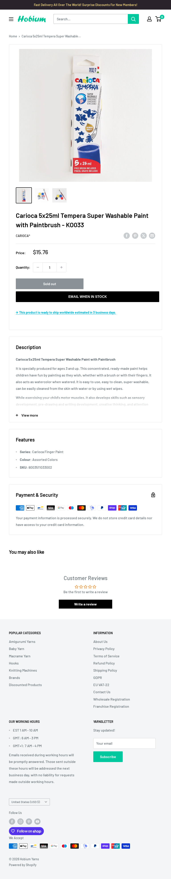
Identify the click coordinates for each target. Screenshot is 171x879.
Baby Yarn (16, 648)
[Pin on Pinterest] (135, 235)
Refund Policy (104, 663)
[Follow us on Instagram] (20, 821)
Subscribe (108, 756)
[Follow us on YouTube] (37, 821)
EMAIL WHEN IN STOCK (87, 296)
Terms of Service (106, 656)
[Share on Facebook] (127, 235)
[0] (158, 19)
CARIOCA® (23, 236)
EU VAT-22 (101, 685)
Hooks (14, 663)
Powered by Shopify (23, 865)
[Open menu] (11, 19)
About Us (100, 641)
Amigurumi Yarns (22, 641)
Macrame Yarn (20, 656)
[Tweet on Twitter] (143, 235)
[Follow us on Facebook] (12, 821)
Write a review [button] (85, 604)
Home (13, 36)
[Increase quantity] (61, 267)
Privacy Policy (104, 648)
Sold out (49, 284)
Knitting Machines (23, 670)
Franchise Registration (111, 706)
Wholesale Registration (111, 699)
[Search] (133, 19)
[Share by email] (152, 235)
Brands (14, 677)
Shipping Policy (105, 670)
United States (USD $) (25, 802)
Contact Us (101, 692)
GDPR (97, 677)
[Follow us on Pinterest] (29, 821)
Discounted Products (25, 685)
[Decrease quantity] (38, 267)
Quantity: (23, 267)
